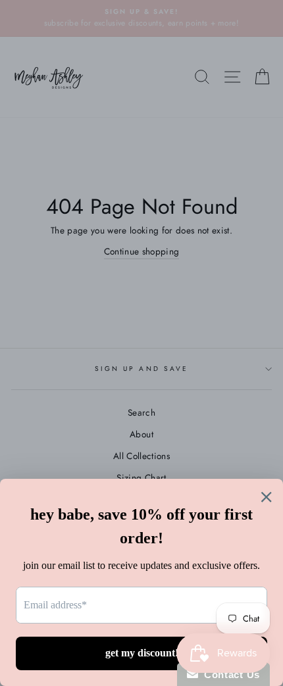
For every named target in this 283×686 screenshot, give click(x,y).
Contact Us (229, 674)
